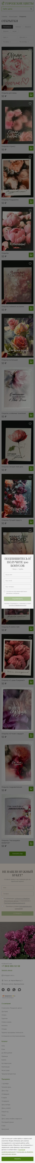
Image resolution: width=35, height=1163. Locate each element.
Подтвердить (17, 599)
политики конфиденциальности (17, 605)
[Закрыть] (31, 557)
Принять (17, 1159)
